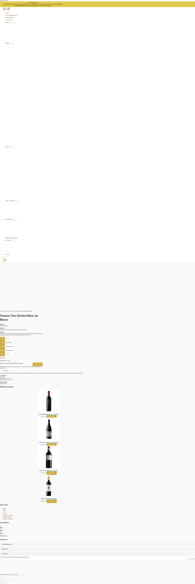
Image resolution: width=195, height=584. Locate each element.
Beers (7, 22)
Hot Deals (9, 20)
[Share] (10, 580)
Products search (4, 574)
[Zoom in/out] (2, 580)
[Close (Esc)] (14, 580)
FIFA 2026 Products (11, 15)
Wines (7, 43)
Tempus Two (19, 366)
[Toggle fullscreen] (6, 580)
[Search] (2, 577)
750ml (7, 354)
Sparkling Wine (38, 366)
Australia (11, 311)
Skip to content (4, 0)
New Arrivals (10, 17)
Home (7, 13)
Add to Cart (38, 364)
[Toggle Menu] (12, 22)
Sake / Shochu (10, 200)
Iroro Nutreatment (12, 238)
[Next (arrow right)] (6, 583)
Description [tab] (6, 370)
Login (7, 254)
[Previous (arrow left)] (2, 583)
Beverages (9, 219)
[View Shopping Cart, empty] (4, 260)
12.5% (7, 338)
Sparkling (13, 366)
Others (8, 240)
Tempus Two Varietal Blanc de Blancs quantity (11, 363)
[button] (3, 258)
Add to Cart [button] (52, 416)
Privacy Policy (191, 558)
